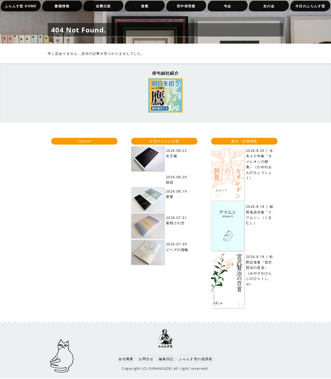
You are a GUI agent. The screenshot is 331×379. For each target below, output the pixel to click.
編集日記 (166, 358)
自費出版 (103, 6)
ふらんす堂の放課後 (196, 358)
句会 (227, 6)
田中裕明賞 (186, 6)
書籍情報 (62, 6)
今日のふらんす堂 (310, 6)
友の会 (269, 6)
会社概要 (126, 358)
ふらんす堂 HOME (21, 6)
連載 (145, 6)
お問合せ (146, 358)
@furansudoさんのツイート (76, 149)
